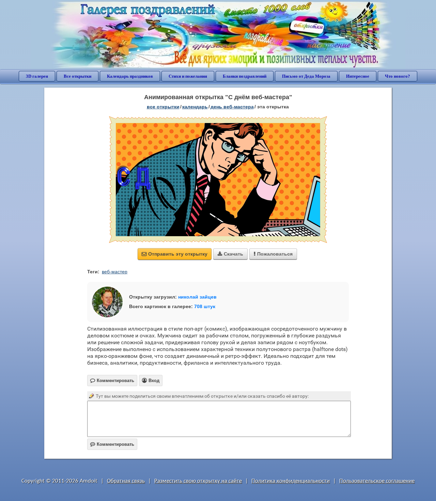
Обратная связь (126, 481)
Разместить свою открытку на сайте (198, 481)
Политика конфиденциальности (290, 481)
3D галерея (37, 76)
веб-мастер (114, 271)
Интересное (357, 76)
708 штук (204, 306)
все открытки (163, 106)
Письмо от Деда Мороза (306, 76)
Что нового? (397, 76)
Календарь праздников (130, 76)
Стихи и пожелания (188, 76)
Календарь (195, 106)
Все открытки (77, 76)
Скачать (230, 254)
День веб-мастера (232, 106)
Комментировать (112, 444)
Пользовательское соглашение (377, 481)
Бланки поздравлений (244, 76)
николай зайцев (197, 297)
